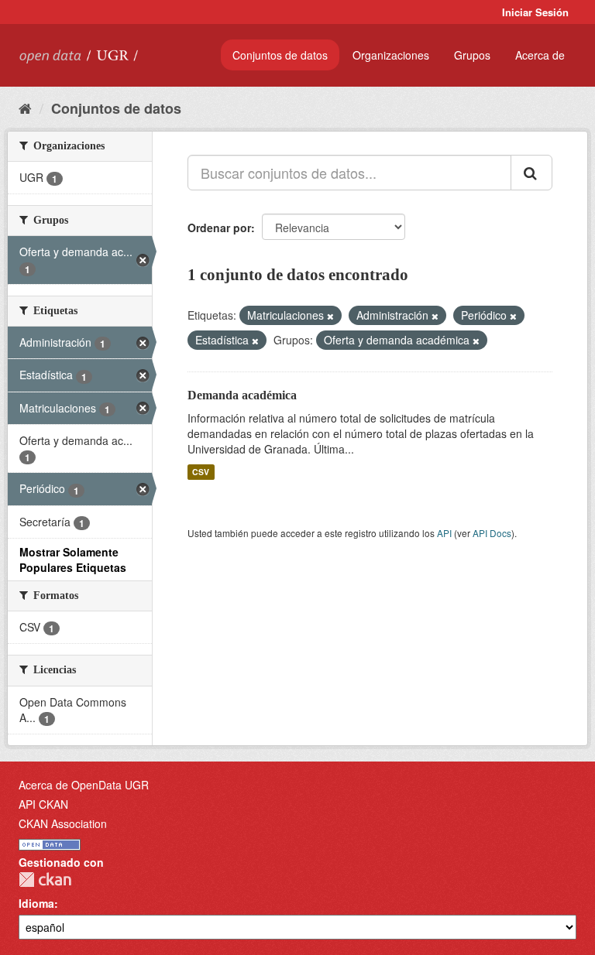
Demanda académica (242, 395)
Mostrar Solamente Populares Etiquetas (72, 559)
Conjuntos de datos (280, 55)
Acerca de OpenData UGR (84, 784)
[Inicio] (25, 108)
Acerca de (540, 55)
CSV (200, 472)
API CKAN (43, 804)
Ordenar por (219, 227)
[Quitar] (330, 316)
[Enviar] (531, 172)
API (444, 532)
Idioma (36, 903)
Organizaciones (391, 55)
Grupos (472, 55)
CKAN (45, 879)
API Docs (492, 532)
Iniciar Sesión (535, 12)
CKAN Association (63, 823)
